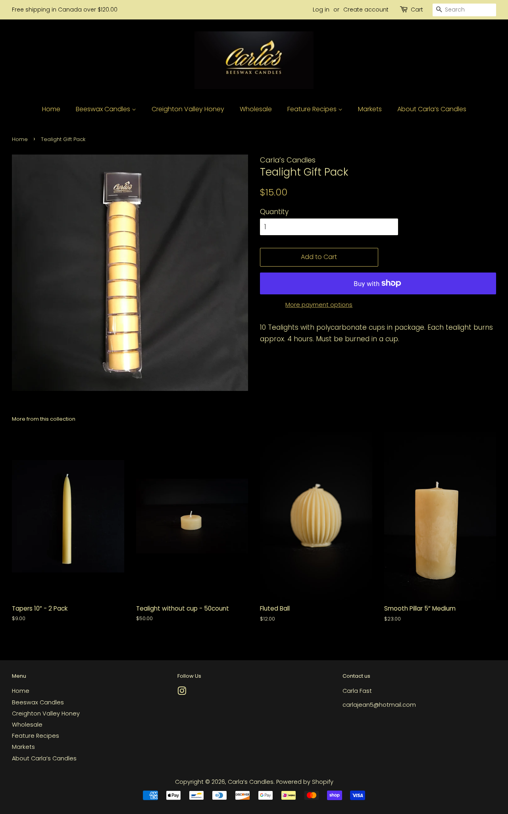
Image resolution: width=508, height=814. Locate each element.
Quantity (274, 212)
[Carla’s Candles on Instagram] (181, 692)
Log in (321, 10)
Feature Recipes (312, 109)
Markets (370, 109)
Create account (366, 10)
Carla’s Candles (250, 782)
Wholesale (256, 109)
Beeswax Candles (104, 109)
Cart (417, 10)
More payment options (318, 304)
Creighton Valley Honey (188, 109)
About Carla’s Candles (431, 109)
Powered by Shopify (304, 782)
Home (51, 109)
